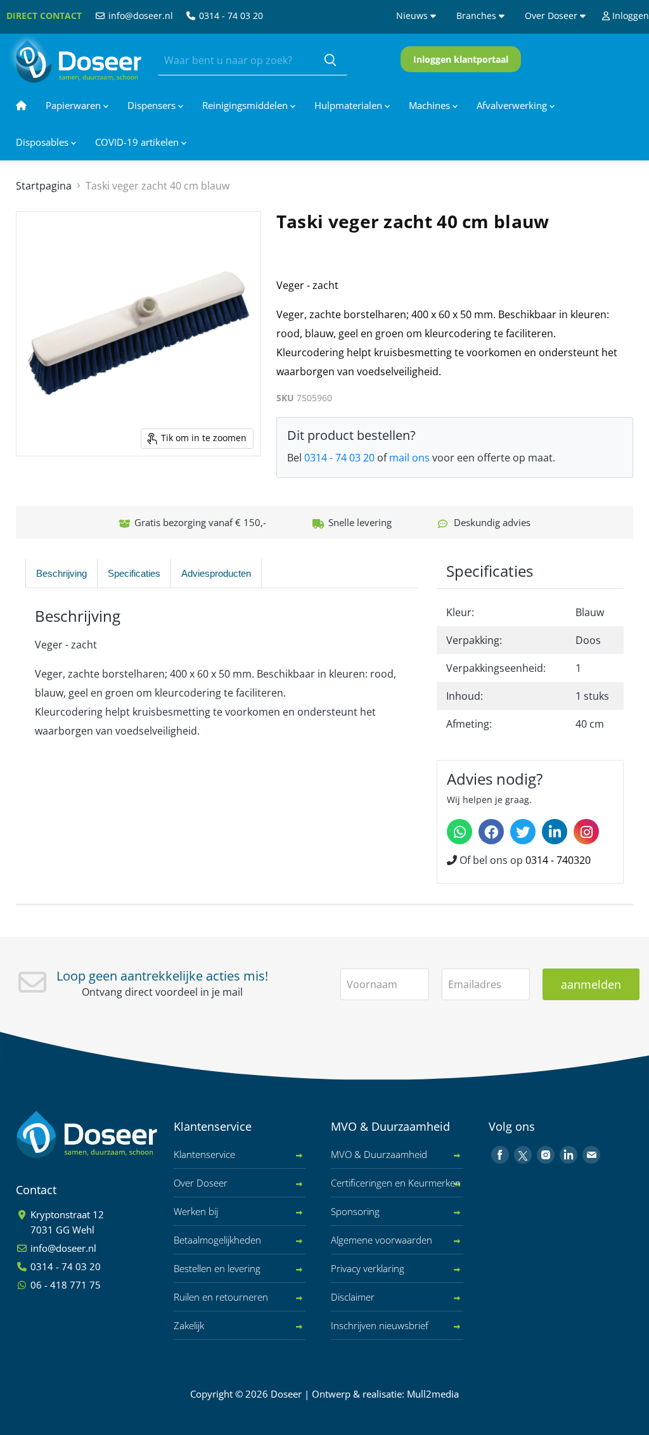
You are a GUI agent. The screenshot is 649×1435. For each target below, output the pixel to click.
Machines (431, 105)
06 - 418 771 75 (64, 1284)
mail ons (409, 458)
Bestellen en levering (217, 1268)
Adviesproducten (216, 573)
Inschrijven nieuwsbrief (379, 1325)
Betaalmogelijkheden (217, 1239)
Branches (477, 16)
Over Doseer (552, 16)
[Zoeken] (330, 60)
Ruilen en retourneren (221, 1296)
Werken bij (196, 1211)
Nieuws (413, 16)
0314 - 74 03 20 (229, 16)
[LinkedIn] (554, 831)
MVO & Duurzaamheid (379, 1154)
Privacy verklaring (367, 1268)
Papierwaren (74, 105)
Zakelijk (189, 1325)
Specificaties (134, 573)
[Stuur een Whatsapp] (459, 831)
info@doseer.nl (139, 16)
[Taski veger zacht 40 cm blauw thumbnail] (50, 488)
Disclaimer (353, 1296)
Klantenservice (204, 1154)
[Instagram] (586, 831)
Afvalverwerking (513, 105)
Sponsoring (355, 1211)
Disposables (43, 142)
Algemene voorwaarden (381, 1239)
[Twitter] (523, 831)
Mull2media (433, 1393)
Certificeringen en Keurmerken (396, 1182)
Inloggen (629, 16)
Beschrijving (61, 573)
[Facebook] (491, 831)
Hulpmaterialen (349, 105)
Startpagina (44, 186)
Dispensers (152, 105)
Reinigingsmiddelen (246, 105)
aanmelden (591, 984)
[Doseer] (111, 1135)
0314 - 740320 (558, 860)
